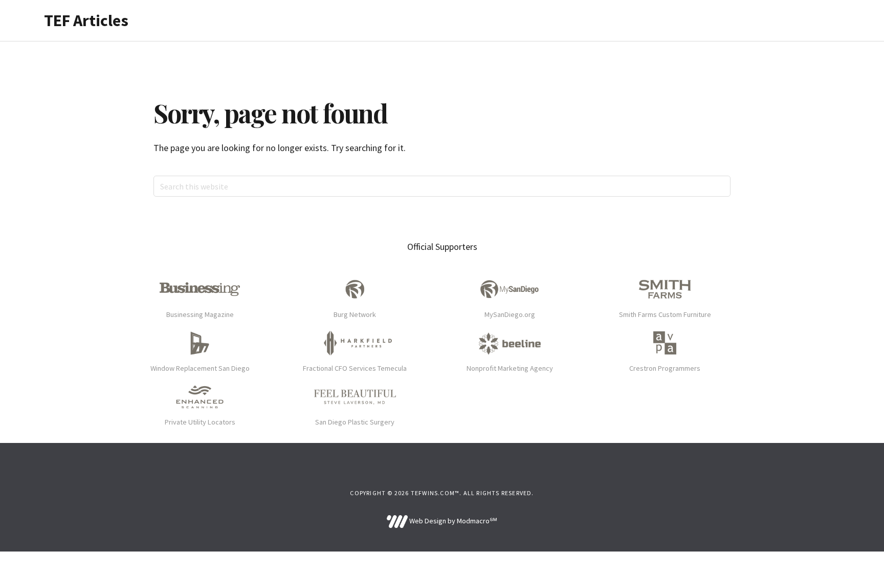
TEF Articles (86, 20)
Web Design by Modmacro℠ (452, 520)
